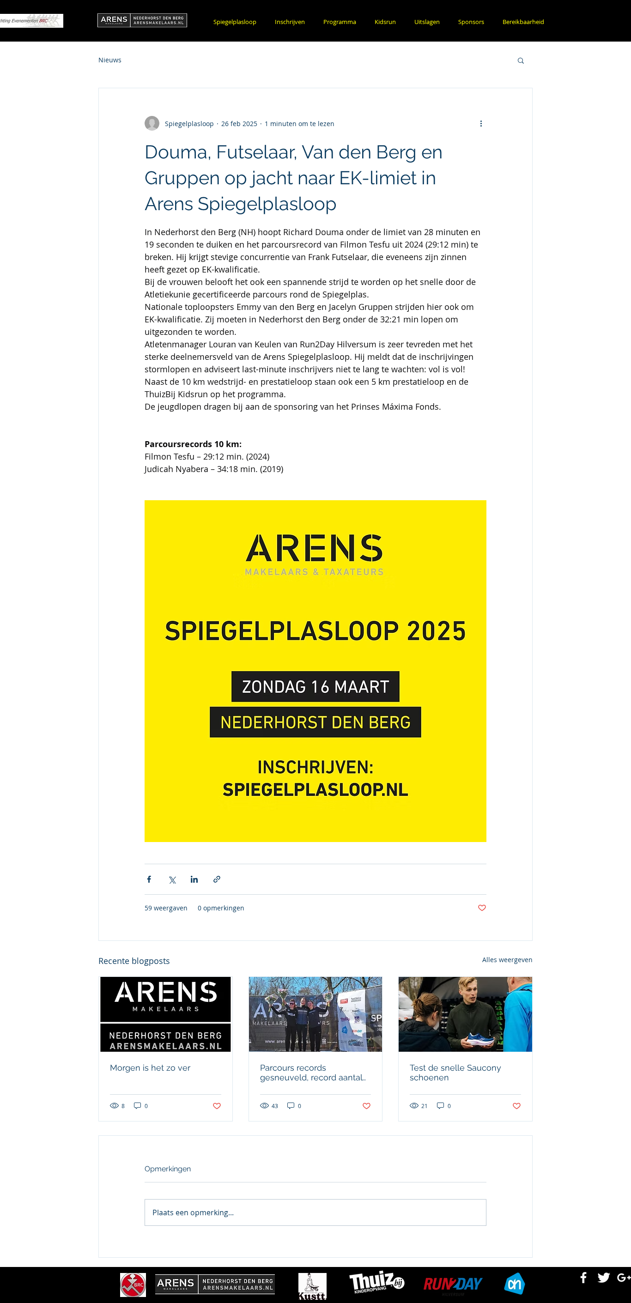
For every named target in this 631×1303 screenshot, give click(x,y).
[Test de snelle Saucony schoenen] (465, 1014)
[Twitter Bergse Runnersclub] (603, 1277)
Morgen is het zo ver (150, 1068)
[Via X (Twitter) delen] (171, 879)
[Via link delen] (216, 879)
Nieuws (109, 59)
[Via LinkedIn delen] (194, 879)
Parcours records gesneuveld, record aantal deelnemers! (311, 1072)
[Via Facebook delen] (149, 879)
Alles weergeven (507, 959)
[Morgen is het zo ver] (165, 1014)
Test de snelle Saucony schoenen (455, 1072)
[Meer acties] (480, 123)
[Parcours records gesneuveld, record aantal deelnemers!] (315, 1014)
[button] (290, 22)
